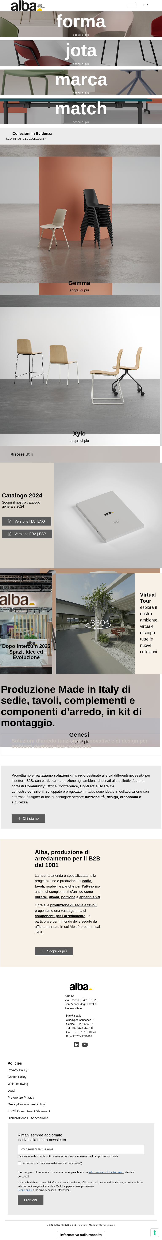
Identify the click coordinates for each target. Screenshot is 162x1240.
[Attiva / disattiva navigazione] (131, 6)
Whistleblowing (18, 1084)
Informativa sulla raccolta (81, 1235)
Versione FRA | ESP (30, 534)
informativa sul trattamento (106, 1172)
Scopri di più (56, 951)
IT (143, 5)
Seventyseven (107, 1225)
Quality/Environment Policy (26, 1104)
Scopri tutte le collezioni (25, 138)
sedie (86, 881)
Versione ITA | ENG (30, 521)
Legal (11, 1090)
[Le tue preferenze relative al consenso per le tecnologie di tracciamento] (155, 1233)
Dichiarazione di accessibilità (28, 1118)
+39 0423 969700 (82, 1028)
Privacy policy (17, 1070)
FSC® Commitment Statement (29, 1111)
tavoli (39, 886)
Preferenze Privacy (21, 1097)
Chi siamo (31, 819)
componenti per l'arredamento (60, 916)
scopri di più (81, 34)
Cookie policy (17, 1077)
